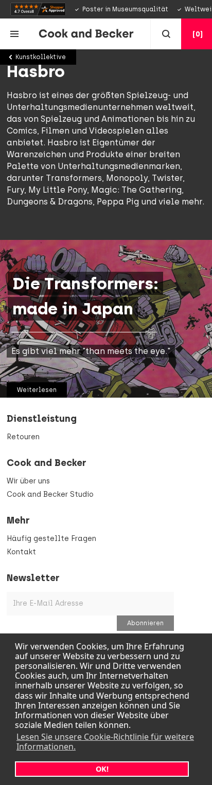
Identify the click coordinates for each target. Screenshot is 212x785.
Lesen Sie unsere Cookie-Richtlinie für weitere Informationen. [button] (105, 741)
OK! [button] (102, 769)
